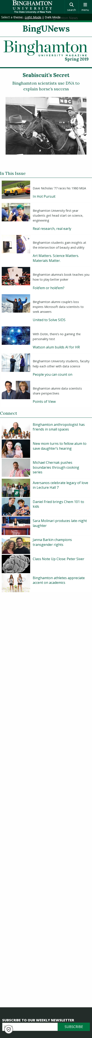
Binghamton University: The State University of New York (32, 7)
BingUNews (46, 28)
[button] (8, 1029)
